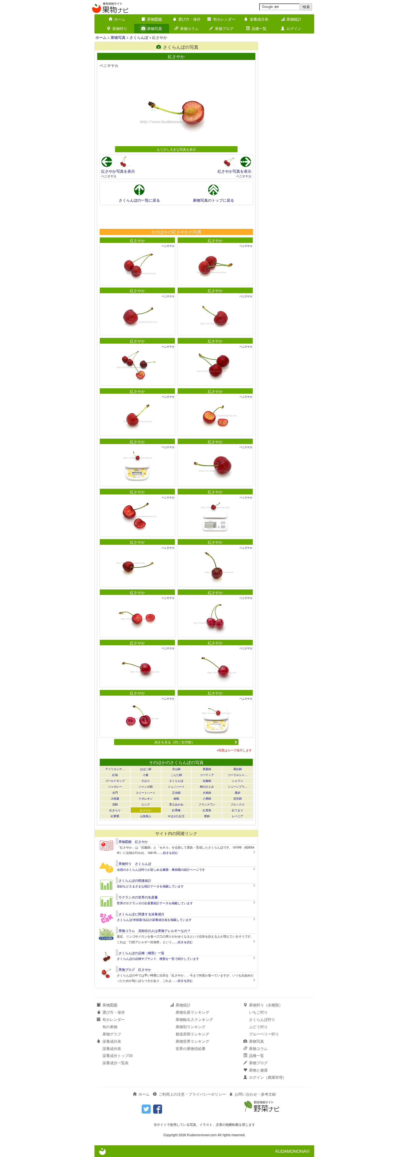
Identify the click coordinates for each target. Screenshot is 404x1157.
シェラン (237, 780)
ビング (145, 804)
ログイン (293, 28)
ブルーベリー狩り (264, 1034)
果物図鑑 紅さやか (133, 841)
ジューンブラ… (237, 786)
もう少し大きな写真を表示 (176, 149)
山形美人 (145, 816)
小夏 (145, 775)
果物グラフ (111, 1034)
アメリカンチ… (115, 769)
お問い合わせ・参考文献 (255, 1094)
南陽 (176, 798)
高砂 (237, 792)
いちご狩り (258, 1012)
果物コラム (189, 28)
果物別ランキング (191, 1026)
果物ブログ (224, 28)
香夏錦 (207, 769)
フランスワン (206, 804)
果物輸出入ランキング (194, 1019)
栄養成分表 (259, 19)
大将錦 (207, 792)
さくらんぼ (139, 37)
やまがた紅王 (176, 816)
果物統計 (293, 19)
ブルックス (238, 804)
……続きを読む (167, 852)
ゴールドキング (115, 780)
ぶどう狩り (258, 1026)
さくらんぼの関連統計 (135, 880)
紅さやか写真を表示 (118, 171)
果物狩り (119, 28)
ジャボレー (115, 786)
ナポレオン (146, 798)
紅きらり (115, 810)
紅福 (115, 775)
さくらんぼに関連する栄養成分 (141, 914)
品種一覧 (259, 28)
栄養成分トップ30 (117, 1055)
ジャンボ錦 (146, 786)
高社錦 (237, 769)
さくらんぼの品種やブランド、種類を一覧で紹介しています (158, 958)
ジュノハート (176, 786)
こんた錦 (176, 775)
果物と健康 (258, 1070)
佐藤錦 (207, 780)
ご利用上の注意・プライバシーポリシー (192, 1094)
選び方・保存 (189, 19)
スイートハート (145, 792)
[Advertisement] (176, 217)
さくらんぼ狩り (262, 1019)
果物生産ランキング (192, 1012)
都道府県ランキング (192, 1034)
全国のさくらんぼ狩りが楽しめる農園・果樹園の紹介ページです (161, 869)
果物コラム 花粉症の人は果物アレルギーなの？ (155, 930)
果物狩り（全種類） (266, 1005)
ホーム (119, 19)
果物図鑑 (154, 19)
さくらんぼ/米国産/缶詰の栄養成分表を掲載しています (154, 919)
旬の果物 (109, 1026)
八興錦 (207, 798)
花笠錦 (237, 798)
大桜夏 (115, 798)
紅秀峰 (176, 810)
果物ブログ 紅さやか (135, 969)
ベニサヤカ (108, 176)
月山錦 (176, 769)
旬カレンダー (224, 19)
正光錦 (176, 792)
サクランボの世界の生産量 (138, 897)
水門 (115, 792)
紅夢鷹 (115, 816)
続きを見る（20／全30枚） (175, 741)
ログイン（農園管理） (267, 1077)
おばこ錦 (145, 769)
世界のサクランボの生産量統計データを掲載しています (155, 903)
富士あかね (176, 804)
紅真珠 (207, 810)
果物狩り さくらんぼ (135, 863)
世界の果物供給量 (191, 1048)
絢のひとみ (207, 786)
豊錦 (207, 816)
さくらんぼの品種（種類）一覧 (141, 952)
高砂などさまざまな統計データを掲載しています (150, 886)
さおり (145, 780)
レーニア (237, 816)
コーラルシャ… (237, 775)
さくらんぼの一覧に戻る (139, 200)
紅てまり (237, 810)
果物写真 (154, 28)
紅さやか (137, 240)
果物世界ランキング (192, 1041)
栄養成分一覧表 (115, 1062)
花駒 (115, 804)
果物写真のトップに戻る (213, 200)
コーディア (207, 775)
